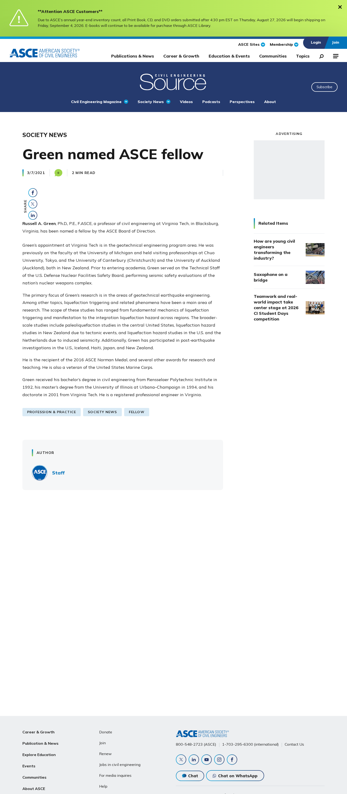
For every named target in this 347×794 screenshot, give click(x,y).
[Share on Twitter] (32, 204)
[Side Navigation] (335, 55)
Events (28, 766)
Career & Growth (181, 56)
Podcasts (211, 101)
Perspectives (242, 101)
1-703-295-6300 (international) (250, 744)
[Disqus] (173, 563)
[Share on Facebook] (32, 192)
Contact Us (294, 744)
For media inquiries (115, 775)
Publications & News (132, 56)
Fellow (136, 412)
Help (103, 786)
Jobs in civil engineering (119, 764)
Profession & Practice (51, 412)
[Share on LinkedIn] (32, 215)
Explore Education (39, 754)
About (270, 101)
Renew (105, 753)
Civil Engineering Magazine (96, 101)
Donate (105, 732)
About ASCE (33, 788)
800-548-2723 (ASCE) (196, 744)
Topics (302, 56)
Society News (151, 101)
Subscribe (324, 87)
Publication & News (40, 743)
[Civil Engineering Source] (173, 81)
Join (102, 742)
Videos (186, 101)
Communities (273, 56)
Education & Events (229, 56)
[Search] (320, 55)
